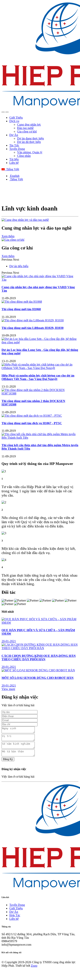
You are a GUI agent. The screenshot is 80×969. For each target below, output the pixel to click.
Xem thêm (8, 236)
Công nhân (24, 155)
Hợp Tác (14, 915)
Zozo (34, 965)
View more (8, 689)
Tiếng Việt (12, 169)
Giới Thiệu (16, 117)
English (14, 175)
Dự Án (13, 135)
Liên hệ (14, 162)
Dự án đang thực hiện (30, 138)
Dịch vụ (14, 121)
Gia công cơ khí (27, 131)
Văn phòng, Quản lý (29, 152)
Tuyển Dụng (17, 148)
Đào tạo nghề (25, 128)
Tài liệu (14, 159)
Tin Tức (14, 145)
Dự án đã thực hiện (29, 142)
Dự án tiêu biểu (18, 266)
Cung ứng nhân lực (29, 124)
